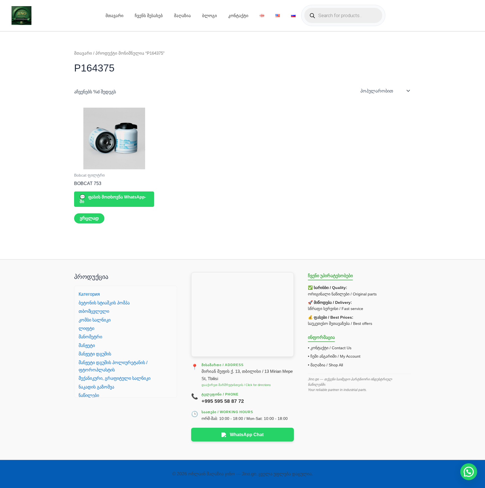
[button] (468, 471)
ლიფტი (86, 328)
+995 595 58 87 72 (223, 401)
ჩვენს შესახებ (149, 15)
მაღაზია (182, 15)
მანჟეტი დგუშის (95, 353)
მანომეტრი (90, 336)
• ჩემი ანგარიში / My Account (334, 356)
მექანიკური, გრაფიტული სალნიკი (114, 378)
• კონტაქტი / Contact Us (329, 348)
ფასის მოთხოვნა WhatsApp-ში (113, 199)
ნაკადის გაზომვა (96, 387)
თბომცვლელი (94, 311)
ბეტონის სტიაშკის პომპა (104, 302)
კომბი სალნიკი (95, 320)
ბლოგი (209, 15)
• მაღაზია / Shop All (325, 365)
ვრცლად (89, 218)
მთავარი (114, 15)
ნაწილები (89, 395)
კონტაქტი (238, 15)
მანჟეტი (87, 345)
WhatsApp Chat (247, 434)
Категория (89, 294)
